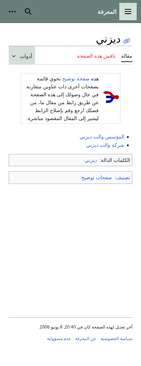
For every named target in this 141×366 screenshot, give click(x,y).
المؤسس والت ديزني (102, 137)
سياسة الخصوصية (116, 338)
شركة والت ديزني (105, 145)
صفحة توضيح (76, 78)
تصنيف (123, 177)
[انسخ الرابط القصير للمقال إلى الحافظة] (127, 41)
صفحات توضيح (96, 177)
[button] (128, 11)
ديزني (91, 160)
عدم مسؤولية (59, 338)
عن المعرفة (85, 338)
